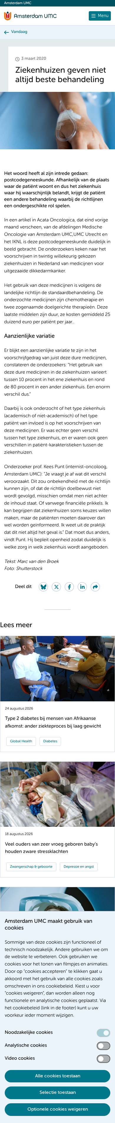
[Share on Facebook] (69, 587)
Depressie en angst (79, 867)
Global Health (21, 741)
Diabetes (50, 741)
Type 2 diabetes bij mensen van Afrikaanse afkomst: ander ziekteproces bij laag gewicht (53, 722)
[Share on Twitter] (56, 587)
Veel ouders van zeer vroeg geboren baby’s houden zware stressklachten (51, 848)
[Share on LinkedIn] (82, 587)
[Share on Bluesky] (43, 587)
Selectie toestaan (58, 1092)
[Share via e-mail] (95, 587)
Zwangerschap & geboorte (31, 867)
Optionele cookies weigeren (57, 1109)
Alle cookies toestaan (57, 1076)
